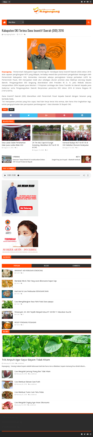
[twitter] (84, 2)
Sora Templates (15, 434)
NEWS (11, 109)
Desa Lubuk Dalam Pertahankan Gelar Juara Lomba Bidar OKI (14, 144)
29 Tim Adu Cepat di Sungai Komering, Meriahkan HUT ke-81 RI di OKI (45, 145)
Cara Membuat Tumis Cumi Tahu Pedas (29, 392)
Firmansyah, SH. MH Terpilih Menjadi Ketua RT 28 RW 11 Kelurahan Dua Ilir (43, 312)
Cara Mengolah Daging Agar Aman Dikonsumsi (32, 402)
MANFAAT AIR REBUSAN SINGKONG (29, 271)
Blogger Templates (29, 434)
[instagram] (90, 2)
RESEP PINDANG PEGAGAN (25, 322)
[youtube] (87, 2)
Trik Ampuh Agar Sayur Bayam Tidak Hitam (26, 359)
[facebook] (82, 2)
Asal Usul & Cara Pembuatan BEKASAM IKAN (31, 291)
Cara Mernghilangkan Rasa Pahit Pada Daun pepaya (34, 302)
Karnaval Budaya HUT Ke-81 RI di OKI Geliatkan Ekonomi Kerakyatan (76, 144)
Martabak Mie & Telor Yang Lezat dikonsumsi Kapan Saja (36, 281)
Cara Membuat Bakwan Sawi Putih (27, 382)
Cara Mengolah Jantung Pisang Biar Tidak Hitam (32, 371)
